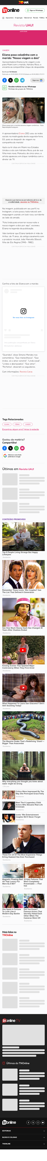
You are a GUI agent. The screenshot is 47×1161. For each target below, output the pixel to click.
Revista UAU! (26, 469)
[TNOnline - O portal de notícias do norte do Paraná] (10, 10)
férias (17, 424)
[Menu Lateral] (3, 18)
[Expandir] (44, 1144)
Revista (23, 25)
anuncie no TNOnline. (29, 202)
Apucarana (9, 18)
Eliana (22, 133)
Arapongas (18, 18)
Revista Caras (26, 371)
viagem (27, 424)
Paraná (35, 18)
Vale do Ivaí (28, 18)
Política (41, 18)
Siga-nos (36, 80)
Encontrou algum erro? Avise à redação (20, 429)
